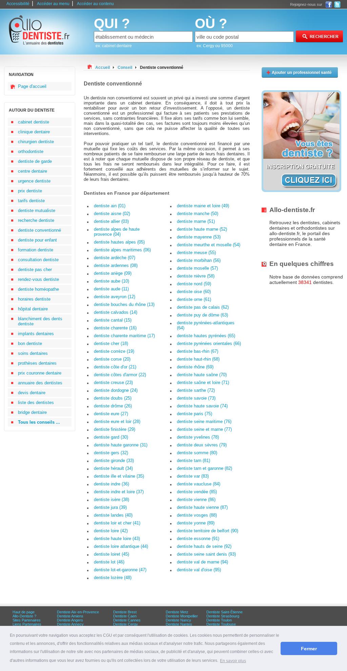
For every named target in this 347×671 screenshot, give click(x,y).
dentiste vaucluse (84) (198, 483)
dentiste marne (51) (196, 221)
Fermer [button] (309, 648)
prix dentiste (30, 190)
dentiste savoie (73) (196, 398)
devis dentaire (31, 392)
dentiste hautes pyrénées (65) (206, 335)
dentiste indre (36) (111, 483)
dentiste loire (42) (111, 530)
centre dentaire (32, 171)
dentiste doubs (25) (112, 398)
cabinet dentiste (33, 121)
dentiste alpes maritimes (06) (122, 249)
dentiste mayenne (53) (199, 236)
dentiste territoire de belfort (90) (207, 530)
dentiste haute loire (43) (117, 538)
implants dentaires (36, 333)
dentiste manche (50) (197, 213)
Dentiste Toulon (219, 620)
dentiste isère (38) (111, 499)
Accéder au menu (53, 3)
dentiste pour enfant (37, 240)
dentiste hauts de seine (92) (204, 546)
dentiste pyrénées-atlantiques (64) (205, 325)
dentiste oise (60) (194, 291)
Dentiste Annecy (70, 624)
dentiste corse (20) (112, 359)
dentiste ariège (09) (112, 273)
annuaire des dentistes (40, 382)
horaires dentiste (34, 299)
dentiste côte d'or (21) (115, 366)
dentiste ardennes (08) (116, 265)
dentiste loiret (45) (111, 554)
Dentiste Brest (125, 612)
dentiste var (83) (193, 476)
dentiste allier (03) (111, 221)
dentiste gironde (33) (114, 460)
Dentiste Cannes (127, 620)
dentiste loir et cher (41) (117, 522)
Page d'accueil (32, 86)
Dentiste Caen (125, 616)
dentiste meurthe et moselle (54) (208, 244)
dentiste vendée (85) (197, 491)
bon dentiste (30, 343)
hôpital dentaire (33, 308)
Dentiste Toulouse (221, 624)
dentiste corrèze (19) (114, 351)
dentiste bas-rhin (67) (197, 351)
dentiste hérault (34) (113, 468)
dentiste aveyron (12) (114, 296)
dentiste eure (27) (111, 413)
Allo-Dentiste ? (24, 616)
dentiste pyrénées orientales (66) (209, 343)
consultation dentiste (38, 259)
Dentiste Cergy (125, 624)
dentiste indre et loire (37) (119, 491)
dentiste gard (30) (111, 437)
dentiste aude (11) (111, 288)
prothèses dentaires (37, 363)
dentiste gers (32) (111, 452)
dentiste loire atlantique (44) (121, 546)
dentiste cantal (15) (112, 320)
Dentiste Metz (177, 612)
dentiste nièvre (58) (196, 276)
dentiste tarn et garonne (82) (204, 468)
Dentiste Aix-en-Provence (78, 612)
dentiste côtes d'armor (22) (120, 374)
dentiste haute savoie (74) (202, 405)
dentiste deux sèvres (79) (202, 444)
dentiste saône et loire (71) (203, 382)
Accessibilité (17, 3)
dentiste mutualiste (36, 210)
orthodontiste (30, 151)
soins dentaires (33, 353)
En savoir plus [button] (233, 660)
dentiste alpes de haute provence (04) (117, 232)
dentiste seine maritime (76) (204, 421)
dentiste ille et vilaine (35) (119, 476)
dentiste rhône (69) (195, 366)
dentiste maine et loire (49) (203, 205)
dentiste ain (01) (109, 205)
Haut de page (24, 612)
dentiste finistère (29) (114, 429)
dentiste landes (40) (113, 515)
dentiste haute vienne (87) (202, 507)
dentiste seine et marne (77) (204, 429)
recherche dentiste (36, 220)
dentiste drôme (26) (113, 405)
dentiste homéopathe (38, 289)
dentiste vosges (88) (197, 515)
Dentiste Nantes (179, 624)
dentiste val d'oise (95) (199, 569)
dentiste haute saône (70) (202, 374)
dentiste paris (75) (194, 413)
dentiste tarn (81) (193, 460)
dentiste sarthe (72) (196, 390)
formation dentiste (35, 249)
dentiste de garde (35, 161)
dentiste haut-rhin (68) (198, 359)
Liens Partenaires (27, 624)
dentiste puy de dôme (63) (202, 315)
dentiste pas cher (35, 269)
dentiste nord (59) (194, 283)
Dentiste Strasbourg (222, 616)
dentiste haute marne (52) (202, 229)
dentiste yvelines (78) (198, 437)
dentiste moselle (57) (197, 268)
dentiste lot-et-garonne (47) (120, 569)
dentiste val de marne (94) (202, 561)
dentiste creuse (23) (113, 382)
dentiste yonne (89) (196, 522)
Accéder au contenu (95, 3)
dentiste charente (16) (115, 327)
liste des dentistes (36, 402)
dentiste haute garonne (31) (120, 444)
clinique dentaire (34, 131)
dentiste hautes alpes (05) (119, 242)
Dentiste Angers (70, 620)
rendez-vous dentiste (38, 279)
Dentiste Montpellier (182, 616)
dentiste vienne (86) (196, 499)
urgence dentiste (34, 181)
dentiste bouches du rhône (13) (124, 304)
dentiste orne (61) (194, 299)
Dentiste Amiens (70, 616)
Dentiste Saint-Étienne (224, 612)
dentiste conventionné (39, 230)
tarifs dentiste (31, 200)
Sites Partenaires (27, 620)
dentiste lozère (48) (112, 577)
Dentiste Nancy (178, 620)
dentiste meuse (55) (196, 252)
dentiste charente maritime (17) (124, 335)
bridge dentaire (32, 412)
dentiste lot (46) (109, 561)
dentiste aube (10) (111, 281)
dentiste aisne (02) (112, 213)
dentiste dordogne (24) (116, 390)
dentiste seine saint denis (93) (206, 554)
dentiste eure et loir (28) (117, 421)
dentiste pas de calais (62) (203, 307)
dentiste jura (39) (110, 507)
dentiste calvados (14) (115, 312)
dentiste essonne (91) (198, 538)
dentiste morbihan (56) (199, 260)
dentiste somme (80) (197, 452)
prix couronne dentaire (39, 373)
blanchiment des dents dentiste (40, 321)
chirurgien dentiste (36, 141)
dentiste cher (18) (111, 343)
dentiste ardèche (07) (114, 257)
